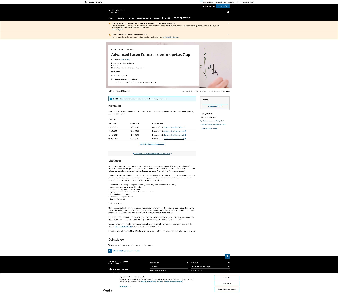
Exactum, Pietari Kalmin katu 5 (175, 127)
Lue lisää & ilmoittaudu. (171, 37)
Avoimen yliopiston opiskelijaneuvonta (213, 125)
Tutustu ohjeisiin (117, 30)
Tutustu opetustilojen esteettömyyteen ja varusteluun (153, 154)
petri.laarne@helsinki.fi (123, 226)
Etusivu (112, 18)
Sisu (167, 18)
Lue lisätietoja (124, 286)
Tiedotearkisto (154, 266)
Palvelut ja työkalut (182, 18)
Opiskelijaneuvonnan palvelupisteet (212, 121)
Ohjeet (131, 18)
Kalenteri (121, 18)
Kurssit (157, 18)
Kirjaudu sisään (222, 6)
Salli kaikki (227, 277)
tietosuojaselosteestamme (173, 281)
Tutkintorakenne (144, 18)
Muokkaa (226, 283)
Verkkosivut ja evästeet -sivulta (151, 281)
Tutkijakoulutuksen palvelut (209, 128)
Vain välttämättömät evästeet (227, 289)
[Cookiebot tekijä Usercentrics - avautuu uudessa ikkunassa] (108, 290)
